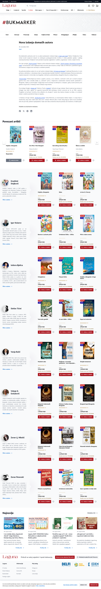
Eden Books (5, 1)
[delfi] (66, 565)
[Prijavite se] (89, 6)
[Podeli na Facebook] (20, 111)
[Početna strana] (10, 5)
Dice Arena (13, 1)
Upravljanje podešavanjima (70, 585)
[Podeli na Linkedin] (31, 111)
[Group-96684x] (93, 565)
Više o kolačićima (40, 586)
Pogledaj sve (91, 513)
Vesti (20, 49)
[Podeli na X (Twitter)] (24, 111)
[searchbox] (50, 5)
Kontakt (96, 1)
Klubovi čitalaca (88, 1)
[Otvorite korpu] (97, 6)
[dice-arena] (79, 565)
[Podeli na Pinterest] (27, 111)
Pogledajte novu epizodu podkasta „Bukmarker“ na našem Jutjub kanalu (50, 1)
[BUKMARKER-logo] (19, 22)
